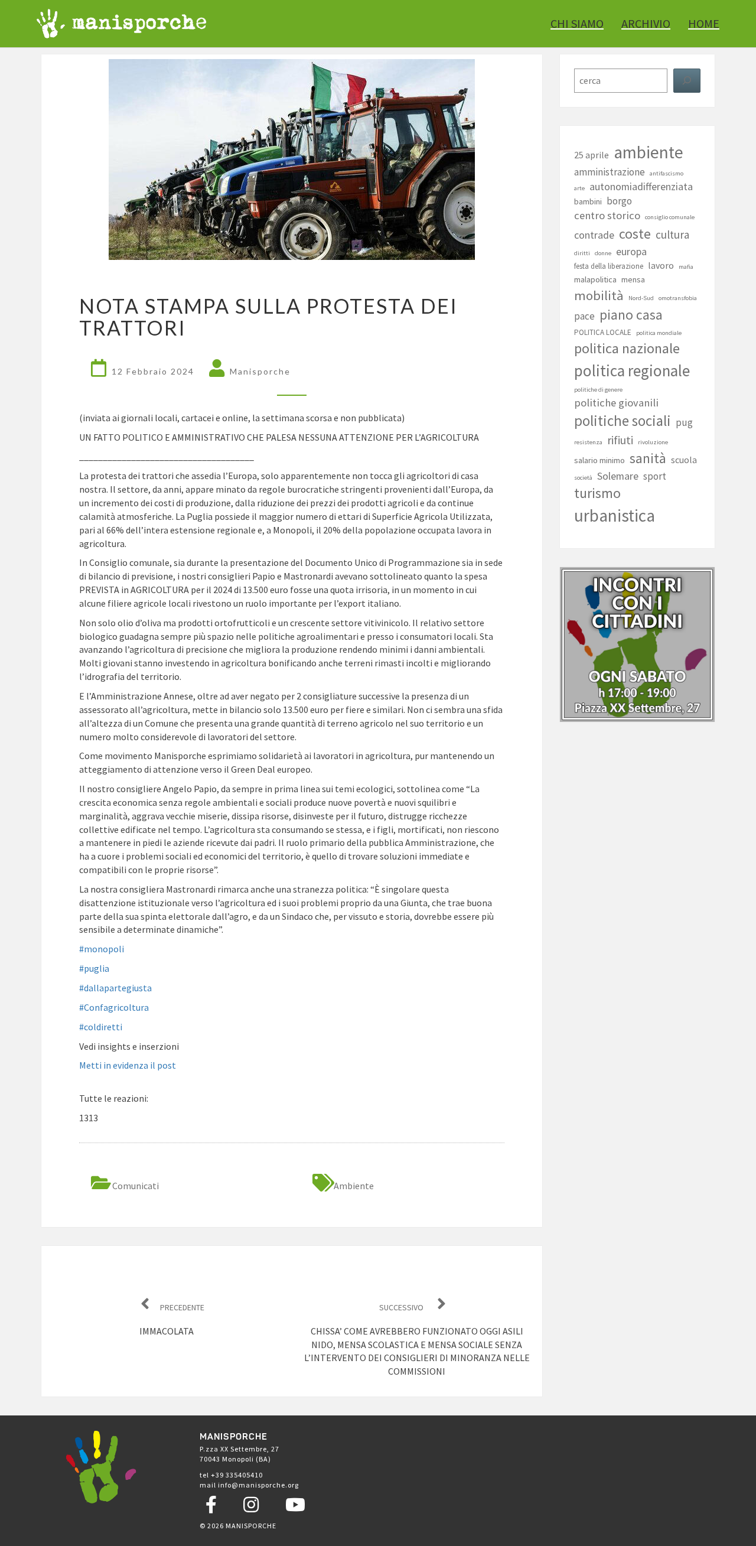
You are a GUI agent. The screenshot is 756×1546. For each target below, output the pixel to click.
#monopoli (101, 949)
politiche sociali (622, 420)
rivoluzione (653, 442)
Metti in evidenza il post (127, 1065)
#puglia (94, 968)
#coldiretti (100, 1027)
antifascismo (666, 173)
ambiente (354, 1186)
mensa (633, 279)
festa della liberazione (608, 266)
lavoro (661, 265)
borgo (619, 200)
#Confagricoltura (114, 1007)
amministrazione (609, 171)
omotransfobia (678, 298)
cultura (672, 234)
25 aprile (591, 155)
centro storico (607, 215)
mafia (686, 267)
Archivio (645, 23)
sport (654, 476)
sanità (648, 458)
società (583, 477)
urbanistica (614, 515)
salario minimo (599, 460)
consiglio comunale (670, 217)
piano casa (631, 314)
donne (603, 253)
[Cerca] (686, 81)
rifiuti (620, 440)
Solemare (617, 476)
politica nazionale (627, 348)
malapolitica (595, 279)
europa (631, 251)
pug (684, 422)
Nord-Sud (641, 298)
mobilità (599, 295)
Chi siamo (577, 23)
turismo (597, 493)
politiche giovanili (616, 402)
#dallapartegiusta (115, 988)
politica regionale (632, 370)
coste (635, 234)
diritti (582, 253)
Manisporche (260, 371)
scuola (684, 460)
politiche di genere (598, 389)
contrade (594, 235)
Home (703, 23)
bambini (588, 201)
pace (584, 316)
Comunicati (135, 1186)
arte (579, 188)
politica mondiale (659, 333)
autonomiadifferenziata (641, 186)
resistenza (588, 442)
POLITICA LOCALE (602, 332)
